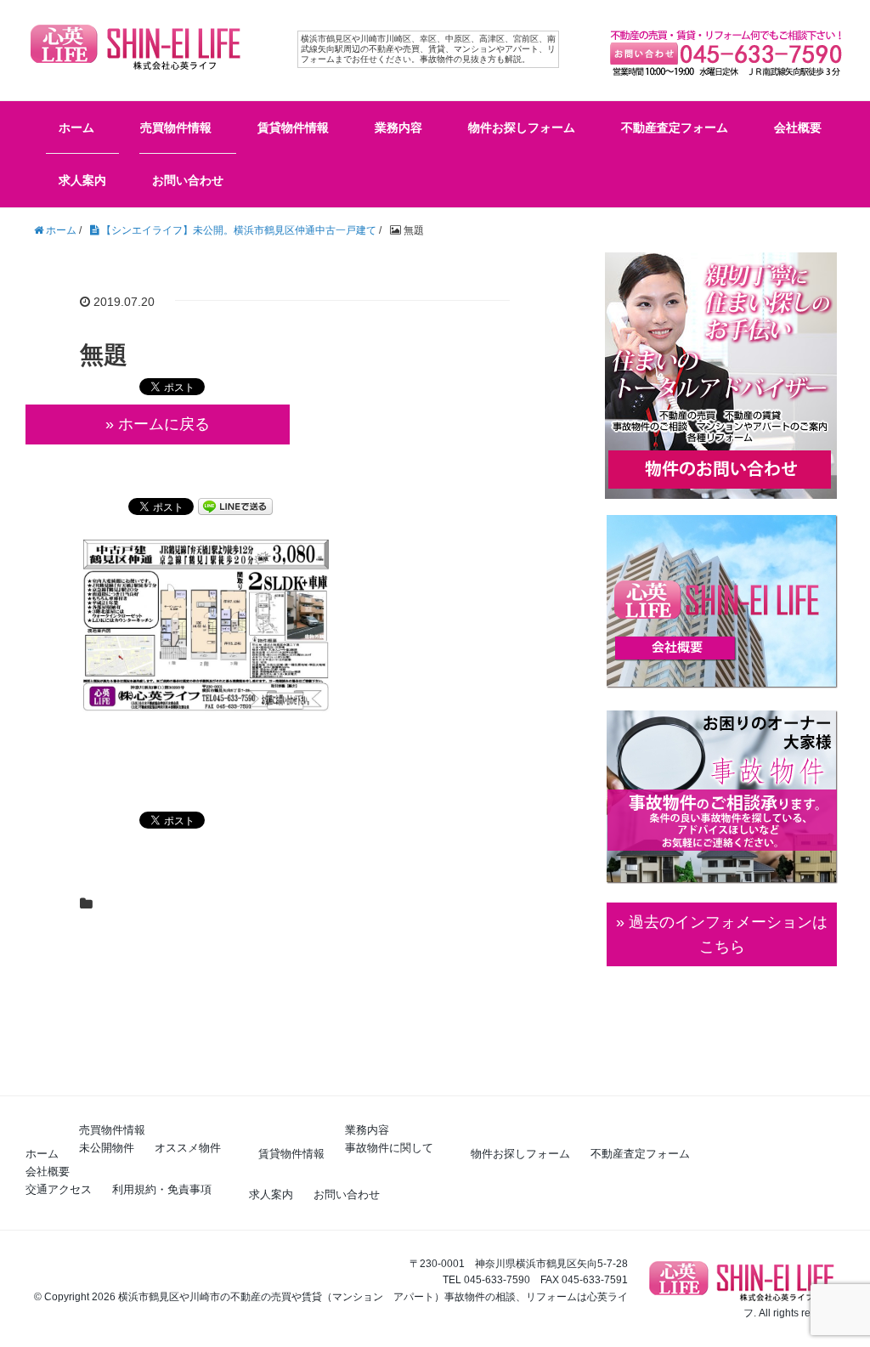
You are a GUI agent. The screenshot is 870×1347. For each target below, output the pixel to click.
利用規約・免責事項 (162, 1189)
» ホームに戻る (157, 424)
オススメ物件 (188, 1147)
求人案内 (82, 180)
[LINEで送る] (235, 505)
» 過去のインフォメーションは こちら (722, 934)
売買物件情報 (176, 127)
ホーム (76, 127)
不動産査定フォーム (674, 127)
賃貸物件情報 (293, 127)
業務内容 (398, 127)
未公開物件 (106, 1147)
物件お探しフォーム (521, 127)
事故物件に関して (389, 1147)
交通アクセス (58, 1189)
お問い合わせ (187, 180)
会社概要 (798, 127)
